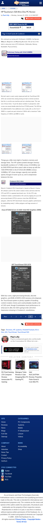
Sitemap (4, 436)
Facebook (8, 474)
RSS (6, 479)
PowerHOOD (14, 27)
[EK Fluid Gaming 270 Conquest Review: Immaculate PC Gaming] (6, 365)
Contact (4, 455)
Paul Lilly (14, 337)
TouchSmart (12, 332)
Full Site (4, 434)
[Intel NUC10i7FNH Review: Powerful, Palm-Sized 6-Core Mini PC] (34, 365)
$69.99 (29, 27)
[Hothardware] (21, 3)
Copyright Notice (34, 519)
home (3, 8)
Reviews (9, 330)
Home (3, 422)
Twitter (7, 471)
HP (14, 330)
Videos (20, 436)
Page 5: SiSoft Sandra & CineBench (13, 34)
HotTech (4, 461)
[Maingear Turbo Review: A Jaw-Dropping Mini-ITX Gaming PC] (20, 365)
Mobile (20, 428)
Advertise (4, 449)
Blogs (3, 431)
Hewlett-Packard (28, 330)
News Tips (5, 452)
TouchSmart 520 (23, 332)
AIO (6, 332)
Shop (20, 449)
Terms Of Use (21, 522)
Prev (5, 317)
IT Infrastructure (23, 431)
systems (19, 330)
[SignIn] (4, 2)
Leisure (20, 434)
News (3, 428)
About (3, 446)
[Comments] (22, 18)
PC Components (24, 422)
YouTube (8, 477)
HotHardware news (31, 349)
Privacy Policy (6, 458)
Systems (12, 8)
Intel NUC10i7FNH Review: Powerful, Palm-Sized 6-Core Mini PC (35, 377)
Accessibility (22, 446)
